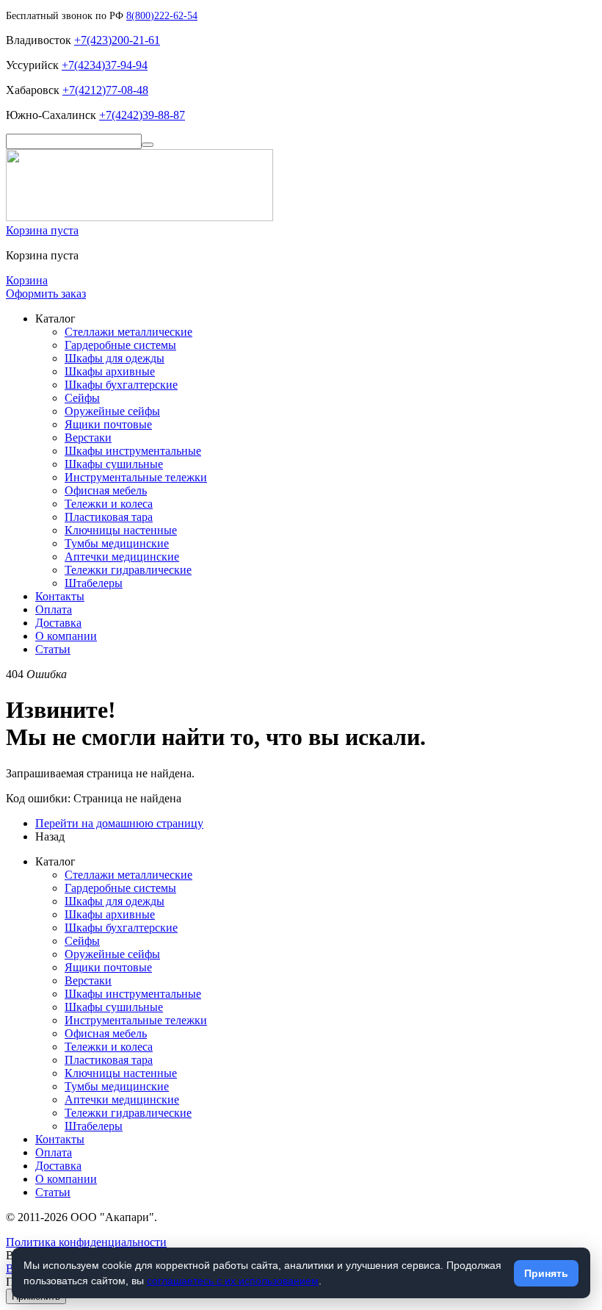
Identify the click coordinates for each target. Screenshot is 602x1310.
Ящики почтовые (108, 424)
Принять (546, 1273)
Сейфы (82, 398)
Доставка (58, 622)
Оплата (53, 609)
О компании (66, 636)
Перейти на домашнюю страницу (119, 823)
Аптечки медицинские (122, 556)
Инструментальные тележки (136, 477)
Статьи (52, 649)
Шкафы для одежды (114, 358)
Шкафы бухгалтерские (121, 384)
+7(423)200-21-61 (117, 40)
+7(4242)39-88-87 (142, 115)
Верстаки (88, 437)
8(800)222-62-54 (161, 15)
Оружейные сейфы (112, 411)
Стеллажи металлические (128, 331)
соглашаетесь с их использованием (233, 1280)
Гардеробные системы (120, 345)
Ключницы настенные (121, 530)
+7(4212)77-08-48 (105, 90)
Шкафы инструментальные (133, 451)
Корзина (27, 280)
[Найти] (147, 145)
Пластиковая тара (109, 517)
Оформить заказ (46, 293)
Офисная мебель (106, 490)
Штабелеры (94, 583)
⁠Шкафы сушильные (114, 464)
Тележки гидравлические (128, 570)
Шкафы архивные (110, 371)
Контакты (59, 596)
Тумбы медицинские (117, 543)
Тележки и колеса (109, 503)
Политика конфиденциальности (86, 1242)
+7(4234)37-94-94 (105, 65)
